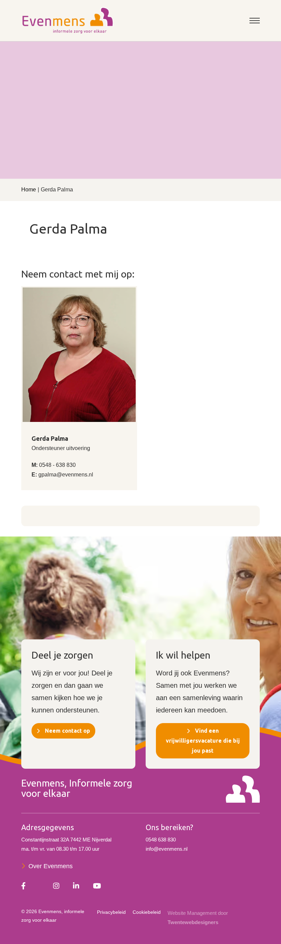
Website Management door (198, 917)
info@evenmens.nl (166, 849)
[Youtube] (97, 886)
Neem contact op (67, 731)
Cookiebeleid (147, 912)
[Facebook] (23, 886)
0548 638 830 (161, 839)
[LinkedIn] (76, 886)
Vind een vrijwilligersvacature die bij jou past (203, 741)
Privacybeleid (111, 912)
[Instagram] (56, 886)
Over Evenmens (50, 866)
